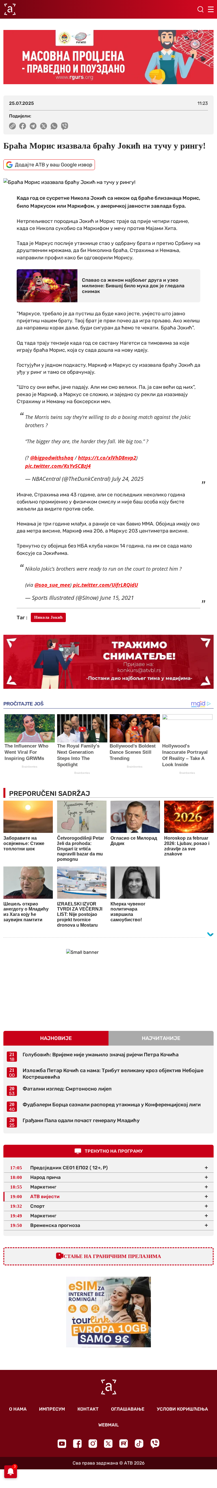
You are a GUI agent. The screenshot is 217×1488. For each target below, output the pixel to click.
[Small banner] (108, 984)
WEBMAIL (108, 1425)
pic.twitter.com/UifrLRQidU (105, 584)
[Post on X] (43, 126)
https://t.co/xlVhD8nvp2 (107, 457)
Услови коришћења (182, 1409)
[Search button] (200, 9)
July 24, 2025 (128, 479)
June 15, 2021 (117, 597)
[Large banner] (108, 57)
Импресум (52, 1409)
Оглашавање (127, 1409)
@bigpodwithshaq (51, 457)
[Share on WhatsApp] (54, 126)
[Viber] (154, 1443)
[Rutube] (123, 1443)
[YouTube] (62, 1443)
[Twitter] (108, 1443)
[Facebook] (77, 1443)
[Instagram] (92, 1443)
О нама (18, 1409)
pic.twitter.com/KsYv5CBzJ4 (58, 465)
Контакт (88, 1409)
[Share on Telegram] (33, 126)
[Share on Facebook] (22, 126)
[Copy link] (12, 126)
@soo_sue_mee (52, 584)
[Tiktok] (139, 1443)
